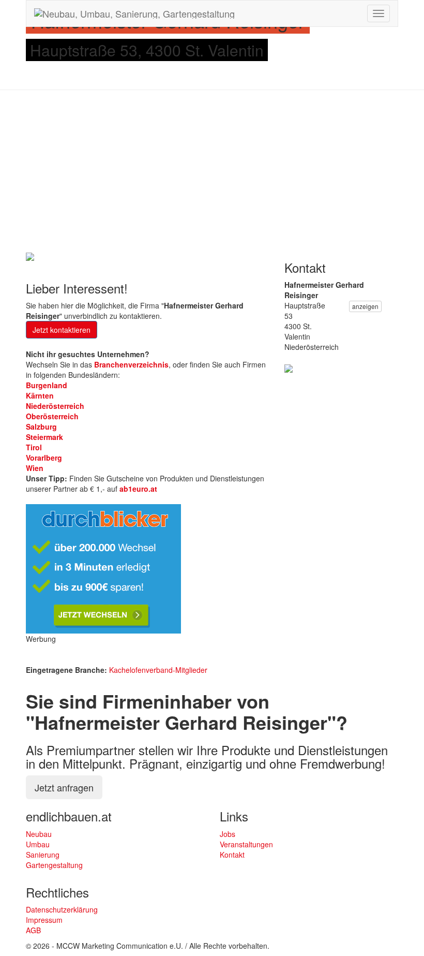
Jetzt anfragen (64, 787)
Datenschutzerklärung (62, 909)
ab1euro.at (138, 488)
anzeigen (365, 306)
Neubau (39, 834)
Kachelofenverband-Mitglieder (158, 670)
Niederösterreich (55, 406)
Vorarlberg (44, 457)
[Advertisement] (212, 172)
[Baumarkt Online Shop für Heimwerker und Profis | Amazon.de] (30, 256)
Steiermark (44, 437)
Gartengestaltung (54, 865)
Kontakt (232, 854)
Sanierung (42, 854)
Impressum (44, 920)
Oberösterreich (52, 416)
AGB (33, 930)
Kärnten (40, 395)
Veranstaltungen (246, 844)
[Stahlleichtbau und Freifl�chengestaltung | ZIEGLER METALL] (288, 367)
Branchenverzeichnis (131, 364)
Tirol (34, 447)
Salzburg (41, 426)
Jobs (227, 834)
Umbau (38, 844)
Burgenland (46, 385)
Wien (34, 468)
